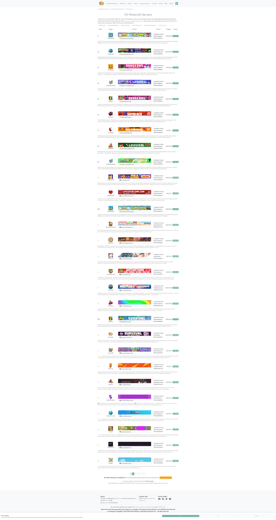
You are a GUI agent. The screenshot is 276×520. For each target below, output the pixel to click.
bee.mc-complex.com (127, 85)
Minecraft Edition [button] (113, 25)
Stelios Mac (118, 498)
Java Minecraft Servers (141, 483)
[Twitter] (166, 499)
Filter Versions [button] (136, 25)
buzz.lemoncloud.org (127, 38)
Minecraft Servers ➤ (165, 477)
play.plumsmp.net (126, 337)
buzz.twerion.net (126, 432)
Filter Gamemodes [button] (149, 25)
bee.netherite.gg (126, 117)
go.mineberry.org (126, 306)
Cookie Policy (161, 507)
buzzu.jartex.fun (126, 274)
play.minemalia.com (127, 227)
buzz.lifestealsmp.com (127, 196)
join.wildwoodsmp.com (127, 148)
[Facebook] (163, 499)
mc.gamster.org (125, 384)
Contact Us (142, 500)
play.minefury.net (126, 369)
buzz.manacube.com (127, 54)
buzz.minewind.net (126, 258)
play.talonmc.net (126, 101)
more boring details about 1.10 (133, 21)
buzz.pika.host (125, 180)
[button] (123, 3)
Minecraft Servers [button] (111, 3)
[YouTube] (170, 499)
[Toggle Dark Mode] (176, 3)
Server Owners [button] (144, 3)
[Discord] (159, 499)
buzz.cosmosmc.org (127, 353)
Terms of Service (140, 507)
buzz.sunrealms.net (126, 70)
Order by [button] (102, 25)
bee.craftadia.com (126, 133)
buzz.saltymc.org (126, 463)
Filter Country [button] (125, 25)
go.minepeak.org (126, 290)
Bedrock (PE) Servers (161, 483)
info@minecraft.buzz (149, 498)
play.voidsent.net (126, 447)
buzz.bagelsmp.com (127, 243)
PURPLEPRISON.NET (127, 400)
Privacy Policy (150, 507)
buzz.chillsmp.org (126, 416)
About (107, 500)
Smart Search (163, 25)
